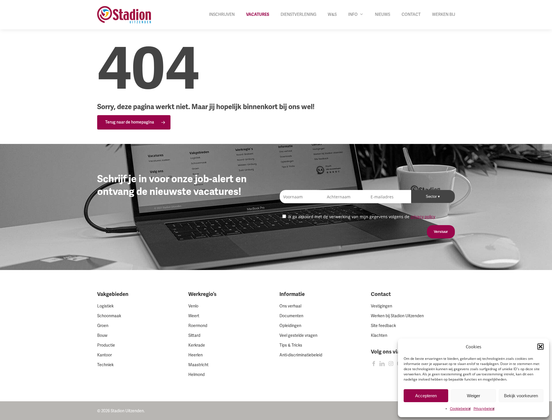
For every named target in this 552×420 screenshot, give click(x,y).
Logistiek (105, 306)
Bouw (102, 335)
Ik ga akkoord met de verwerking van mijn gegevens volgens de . (361, 216)
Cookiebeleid (460, 409)
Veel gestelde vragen (298, 335)
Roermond (197, 325)
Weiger (473, 395)
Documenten (291, 315)
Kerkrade (196, 345)
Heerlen (195, 355)
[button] (540, 346)
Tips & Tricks (290, 345)
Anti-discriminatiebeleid (300, 355)
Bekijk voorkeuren (521, 395)
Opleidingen (290, 325)
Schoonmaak (109, 315)
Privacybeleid (484, 409)
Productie (106, 345)
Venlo (193, 306)
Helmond (196, 374)
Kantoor (104, 355)
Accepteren (426, 395)
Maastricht (198, 364)
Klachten (379, 335)
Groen (102, 325)
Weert (193, 315)
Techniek (105, 364)
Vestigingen (381, 306)
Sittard (194, 335)
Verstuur (441, 232)
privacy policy (423, 216)
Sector (432, 196)
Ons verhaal (290, 306)
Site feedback (383, 325)
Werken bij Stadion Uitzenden (397, 315)
